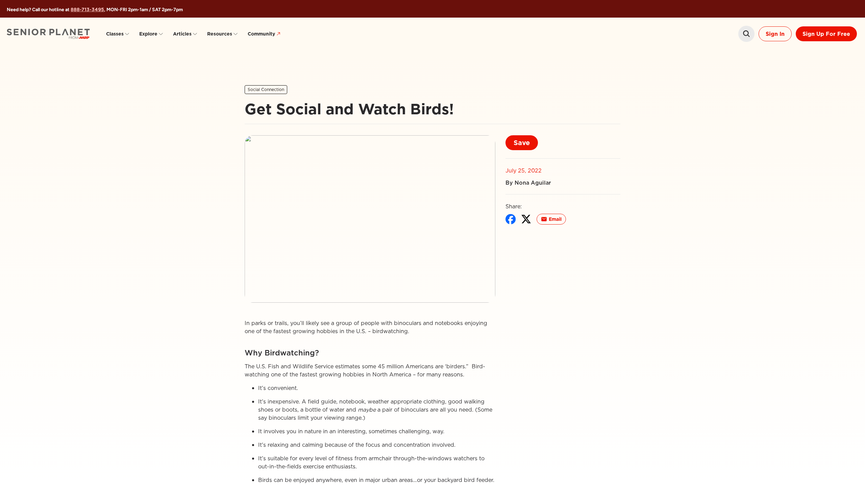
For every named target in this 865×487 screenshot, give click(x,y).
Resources (219, 33)
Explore (148, 33)
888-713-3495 (87, 9)
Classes (115, 33)
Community (261, 33)
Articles (182, 33)
